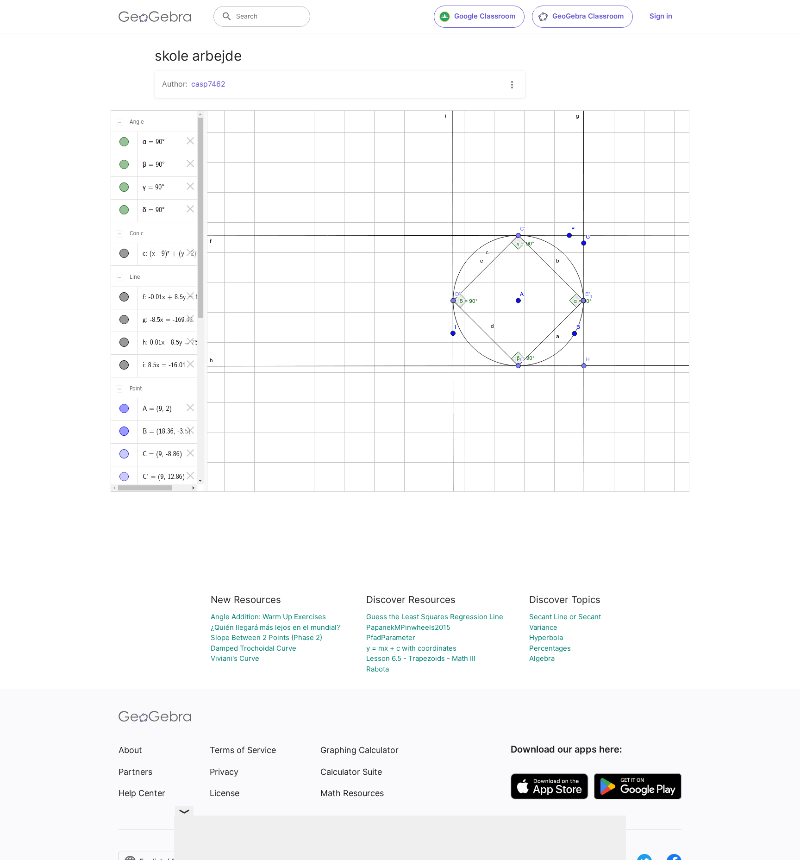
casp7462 (208, 83)
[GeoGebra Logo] (155, 16)
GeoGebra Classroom (588, 16)
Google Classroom (484, 16)
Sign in (661, 16)
